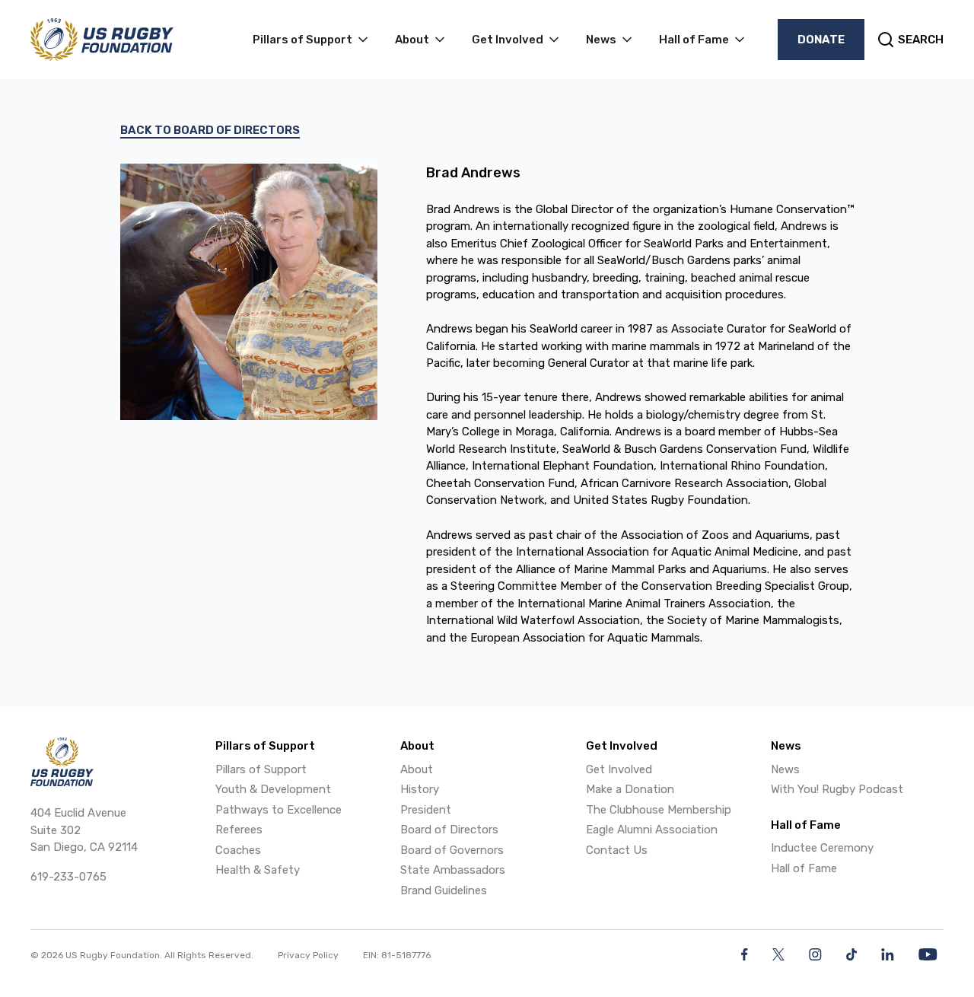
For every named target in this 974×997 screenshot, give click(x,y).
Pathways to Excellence (278, 810)
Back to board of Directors (210, 130)
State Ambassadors (452, 870)
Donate (821, 39)
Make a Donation (630, 789)
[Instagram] (815, 954)
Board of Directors (449, 829)
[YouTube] (928, 954)
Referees (239, 829)
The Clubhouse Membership (658, 810)
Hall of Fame (804, 868)
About (416, 769)
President (425, 810)
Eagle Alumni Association (652, 829)
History (419, 789)
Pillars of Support (261, 769)
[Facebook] (744, 954)
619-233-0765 (68, 877)
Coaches (238, 850)
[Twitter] (778, 954)
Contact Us (617, 850)
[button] (312, 40)
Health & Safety (257, 870)
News (785, 769)
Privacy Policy (308, 955)
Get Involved (619, 769)
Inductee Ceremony (822, 848)
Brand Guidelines (443, 890)
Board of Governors (452, 850)
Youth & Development (273, 789)
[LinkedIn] (887, 954)
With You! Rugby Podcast (837, 789)
